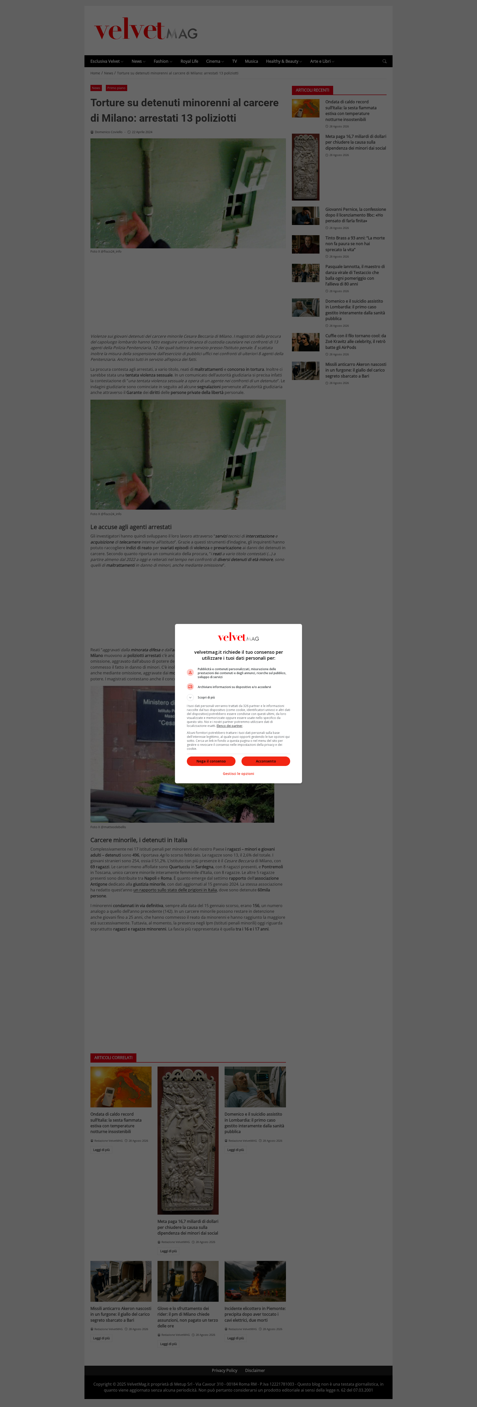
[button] (238, 697)
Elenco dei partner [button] (229, 726)
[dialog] (238, 703)
